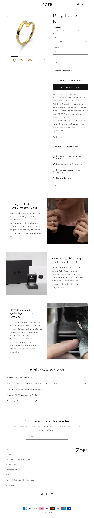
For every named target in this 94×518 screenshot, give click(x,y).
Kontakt (9, 454)
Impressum (10, 485)
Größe (55, 57)
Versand (66, 31)
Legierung (57, 47)
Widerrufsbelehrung (14, 464)
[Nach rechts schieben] (44, 59)
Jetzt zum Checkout (70, 87)
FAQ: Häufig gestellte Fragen (18, 459)
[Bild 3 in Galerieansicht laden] (30, 59)
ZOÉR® (49, 513)
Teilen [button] (57, 185)
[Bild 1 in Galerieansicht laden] (14, 59)
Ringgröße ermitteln (62, 71)
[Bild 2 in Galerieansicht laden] (22, 59)
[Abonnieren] (65, 437)
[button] (4, 4)
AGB (8, 475)
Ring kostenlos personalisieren (67, 146)
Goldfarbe (57, 37)
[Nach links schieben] (8, 59)
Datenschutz (11, 470)
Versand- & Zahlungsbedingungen (20, 480)
